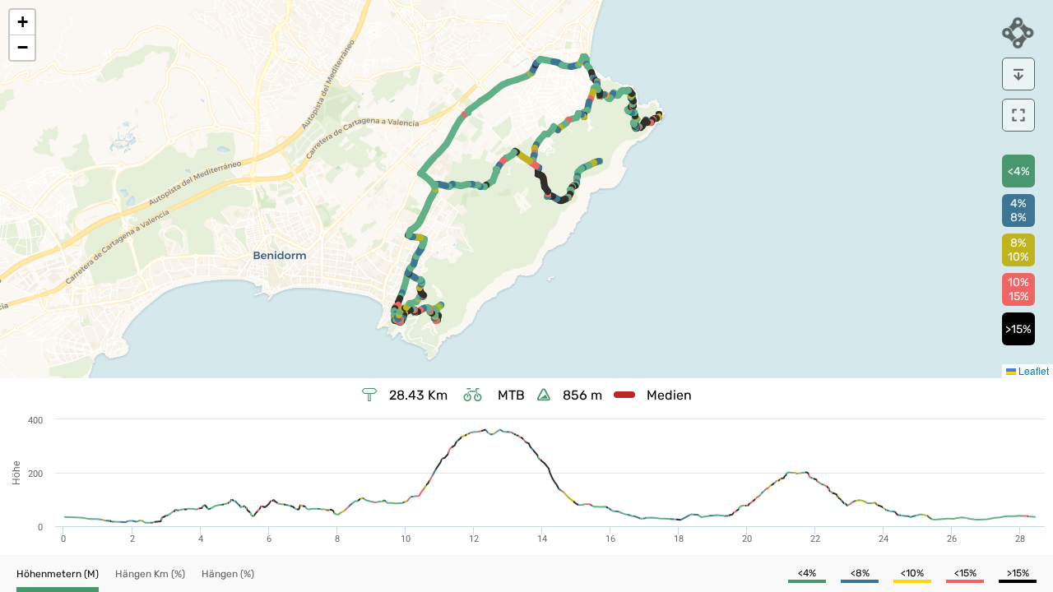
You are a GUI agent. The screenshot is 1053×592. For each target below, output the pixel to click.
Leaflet (1032, 370)
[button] (22, 22)
